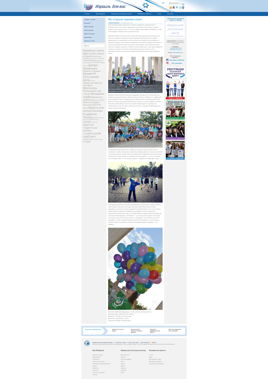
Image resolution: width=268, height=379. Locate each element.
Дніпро (93, 65)
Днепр (123, 366)
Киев (122, 361)
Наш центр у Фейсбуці (176, 60)
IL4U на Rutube (145, 342)
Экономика (96, 359)
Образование (97, 357)
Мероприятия (125, 355)
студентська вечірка (90, 129)
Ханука (95, 117)
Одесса (123, 363)
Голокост (97, 62)
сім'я (92, 136)
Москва (123, 357)
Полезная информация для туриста (155, 331)
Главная (87, 14)
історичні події (97, 139)
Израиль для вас (103, 6)
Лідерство (88, 83)
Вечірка (93, 60)
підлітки (88, 124)
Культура (95, 370)
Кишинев (123, 370)
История (95, 374)
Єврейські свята (93, 50)
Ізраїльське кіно (94, 58)
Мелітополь (90, 88)
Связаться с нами (89, 41)
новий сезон (94, 119)
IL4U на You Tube (133, 342)
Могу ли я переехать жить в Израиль (175, 330)
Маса (90, 85)
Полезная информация (93, 329)
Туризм (95, 366)
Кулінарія (92, 80)
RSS (155, 342)
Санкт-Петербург (126, 359)
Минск (123, 372)
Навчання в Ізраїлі (97, 100)
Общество (96, 368)
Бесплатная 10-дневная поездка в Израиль (136, 331)
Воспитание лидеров (155, 361)
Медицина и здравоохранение (102, 363)
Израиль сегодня (98, 355)
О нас (159, 14)
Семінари (97, 110)
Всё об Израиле (100, 14)
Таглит (151, 355)
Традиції (88, 117)
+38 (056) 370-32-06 (175, 49)
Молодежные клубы (155, 359)
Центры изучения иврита (156, 363)
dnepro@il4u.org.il (178, 52)
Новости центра (89, 26)
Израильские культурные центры (121, 14)
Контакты (170, 14)
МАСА (150, 357)
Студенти (90, 114)
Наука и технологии (99, 361)
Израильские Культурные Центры (103, 342)
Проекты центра (89, 34)
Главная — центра (89, 19)
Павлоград (88, 105)
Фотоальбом (88, 37)
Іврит (86, 53)
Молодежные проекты (144, 14)
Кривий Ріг (89, 73)
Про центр (87, 23)
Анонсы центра (88, 30)
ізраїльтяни (88, 139)
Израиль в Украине (92, 71)
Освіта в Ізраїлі (91, 102)
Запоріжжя (90, 68)
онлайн (87, 121)
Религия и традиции (99, 372)
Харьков (123, 368)
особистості (95, 122)
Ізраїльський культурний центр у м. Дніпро (175, 19)
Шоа (88, 119)
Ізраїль (93, 53)
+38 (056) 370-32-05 (175, 48)
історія (87, 141)
